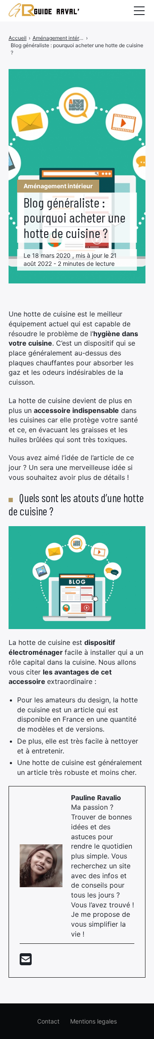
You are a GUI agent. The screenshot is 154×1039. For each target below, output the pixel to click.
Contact (48, 1021)
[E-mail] (26, 962)
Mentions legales (93, 1021)
